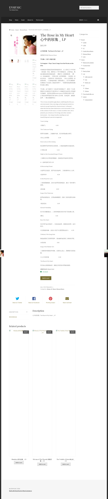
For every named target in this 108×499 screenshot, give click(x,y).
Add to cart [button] (19, 462)
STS (84, 57)
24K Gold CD (88, 77)
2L (83, 48)
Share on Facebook (33, 302)
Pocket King (86, 65)
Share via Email (67, 302)
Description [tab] (13, 312)
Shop (10, 20)
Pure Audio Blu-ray (88, 94)
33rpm (48, 289)
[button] (34, 35)
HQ (86, 80)
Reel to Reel (86, 71)
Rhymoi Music (23, 29)
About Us (30, 20)
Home (12, 29)
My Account (39, 20)
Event (23, 20)
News (16, 20)
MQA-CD (87, 82)
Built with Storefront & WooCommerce (20, 491)
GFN (84, 45)
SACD (84, 97)
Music (54, 289)
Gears (83, 59)
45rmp (87, 91)
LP (51, 289)
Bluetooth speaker (88, 62)
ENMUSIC (15, 7)
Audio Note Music (88, 51)
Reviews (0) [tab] (13, 317)
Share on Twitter (17, 302)
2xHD (84, 42)
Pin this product (50, 302)
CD (84, 74)
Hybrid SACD (88, 100)
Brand (17, 29)
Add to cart (45, 278)
